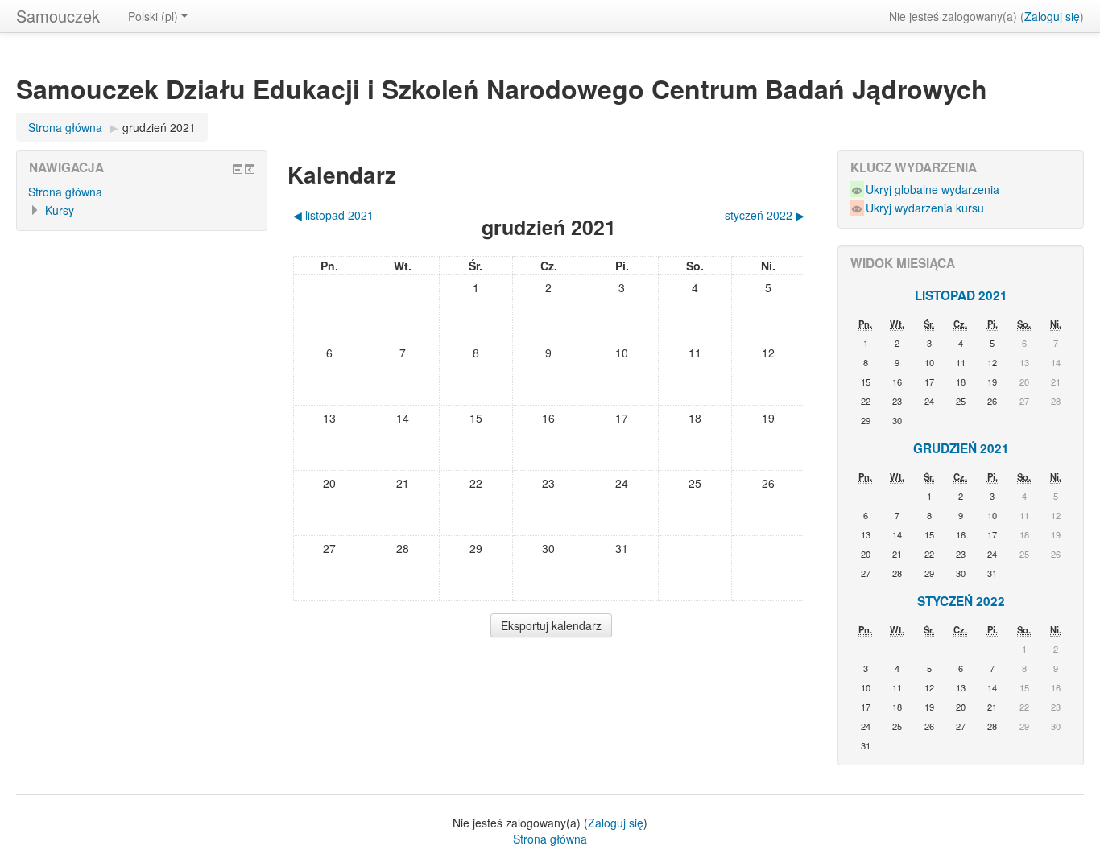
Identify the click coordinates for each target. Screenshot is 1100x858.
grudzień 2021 (159, 127)
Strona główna (65, 127)
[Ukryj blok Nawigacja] (237, 169)
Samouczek (58, 15)
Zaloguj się (1052, 16)
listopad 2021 (961, 295)
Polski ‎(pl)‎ (153, 16)
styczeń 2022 (961, 601)
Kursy (59, 210)
